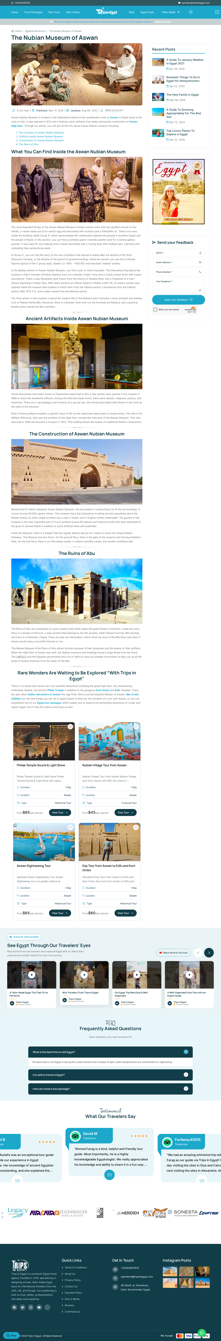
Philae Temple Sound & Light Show (41, 765)
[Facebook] (14, 1307)
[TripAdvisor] (47, 1307)
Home (14, 12)
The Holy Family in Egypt (182, 94)
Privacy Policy (73, 1280)
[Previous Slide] (198, 952)
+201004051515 (22, 3)
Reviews (69, 1305)
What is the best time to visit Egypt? (54, 1052)
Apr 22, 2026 (177, 86)
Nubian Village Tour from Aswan (104, 765)
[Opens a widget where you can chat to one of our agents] (11, 1335)
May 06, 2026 (177, 99)
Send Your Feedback (176, 299)
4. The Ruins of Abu (27, 144)
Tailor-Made (169, 12)
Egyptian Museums (35, 31)
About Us (70, 1273)
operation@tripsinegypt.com (196, 3)
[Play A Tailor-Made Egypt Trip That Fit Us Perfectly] (31, 975)
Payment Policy (73, 1292)
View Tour (57, 812)
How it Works (72, 1298)
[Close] (215, 1332)
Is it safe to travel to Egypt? (49, 1075)
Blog (131, 12)
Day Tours (54, 12)
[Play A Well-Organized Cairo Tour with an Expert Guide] (189, 975)
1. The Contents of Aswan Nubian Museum (40, 132)
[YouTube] (39, 1307)
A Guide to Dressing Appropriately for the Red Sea (183, 113)
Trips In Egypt (34, 1336)
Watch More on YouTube (175, 952)
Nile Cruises (73, 12)
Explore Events (163, 21)
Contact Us (71, 1286)
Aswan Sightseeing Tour (34, 866)
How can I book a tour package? (51, 1088)
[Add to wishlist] (70, 726)
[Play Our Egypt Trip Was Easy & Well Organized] (136, 975)
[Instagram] (31, 1307)
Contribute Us (72, 1311)
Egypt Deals (147, 12)
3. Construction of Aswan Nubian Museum (40, 140)
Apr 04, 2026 (177, 68)
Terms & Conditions (76, 1267)
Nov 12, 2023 (177, 122)
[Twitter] (23, 1307)
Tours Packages (33, 12)
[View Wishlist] (190, 12)
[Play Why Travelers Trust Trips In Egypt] (84, 975)
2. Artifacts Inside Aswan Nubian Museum (39, 136)
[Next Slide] (209, 952)
